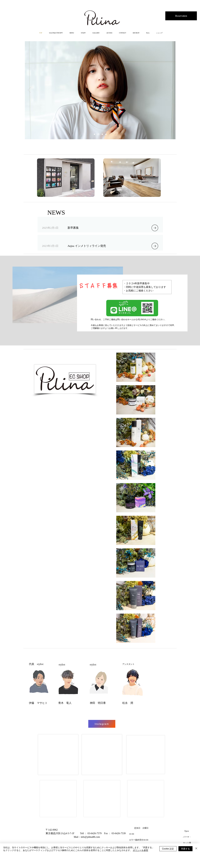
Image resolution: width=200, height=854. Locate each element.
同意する (185, 848)
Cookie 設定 (168, 848)
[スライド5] (105, 134)
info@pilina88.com (90, 837)
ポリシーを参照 (140, 850)
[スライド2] (102, 134)
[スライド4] (94, 134)
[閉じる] (196, 849)
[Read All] (157, 227)
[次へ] (171, 90)
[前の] (29, 90)
